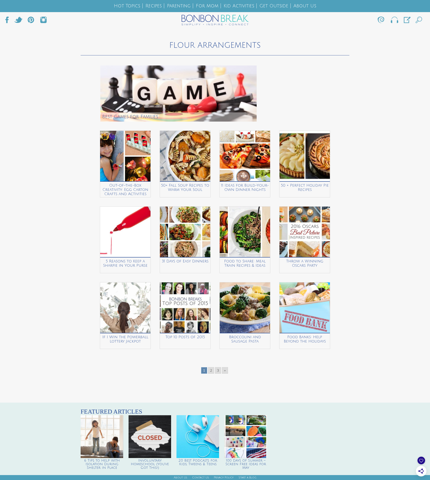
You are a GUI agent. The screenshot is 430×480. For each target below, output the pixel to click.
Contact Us (200, 477)
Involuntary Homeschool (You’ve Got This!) (150, 464)
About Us (304, 6)
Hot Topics (127, 6)
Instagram (43, 21)
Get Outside (273, 6)
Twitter (18, 21)
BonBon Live (394, 21)
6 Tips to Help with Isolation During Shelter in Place (102, 464)
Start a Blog (247, 477)
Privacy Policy (224, 477)
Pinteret (31, 21)
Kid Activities (239, 6)
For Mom (207, 6)
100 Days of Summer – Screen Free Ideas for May (246, 464)
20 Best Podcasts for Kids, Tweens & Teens (197, 462)
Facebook (8, 21)
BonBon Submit (406, 21)
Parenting (179, 6)
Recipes (153, 6)
